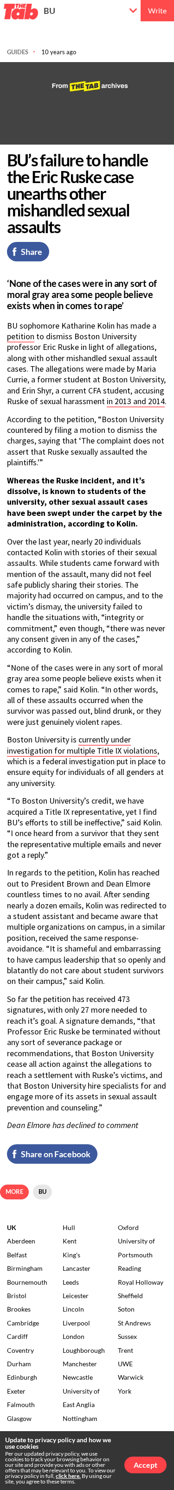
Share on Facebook (55, 1154)
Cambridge (23, 1323)
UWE (125, 1364)
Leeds (71, 1282)
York (124, 1391)
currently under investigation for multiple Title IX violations (82, 744)
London (73, 1336)
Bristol (16, 1296)
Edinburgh (22, 1377)
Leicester (76, 1296)
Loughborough (84, 1350)
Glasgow (19, 1418)
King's (71, 1255)
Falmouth (21, 1404)
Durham (19, 1364)
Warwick (130, 1377)
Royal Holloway (140, 1282)
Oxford (128, 1227)
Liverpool (76, 1323)
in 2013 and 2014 (136, 401)
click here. (68, 1475)
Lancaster (76, 1268)
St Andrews (134, 1323)
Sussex (127, 1336)
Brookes (19, 1309)
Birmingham (25, 1268)
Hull (69, 1227)
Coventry (20, 1350)
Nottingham (80, 1418)
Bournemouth (27, 1282)
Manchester (80, 1364)
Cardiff (17, 1336)
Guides (17, 52)
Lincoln (73, 1309)
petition (20, 336)
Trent (125, 1350)
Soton (126, 1309)
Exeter (16, 1391)
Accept (145, 1464)
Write (157, 10)
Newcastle (78, 1377)
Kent (70, 1241)
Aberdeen (21, 1241)
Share (31, 252)
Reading (129, 1268)
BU (49, 10)
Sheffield (130, 1296)
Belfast (17, 1255)
